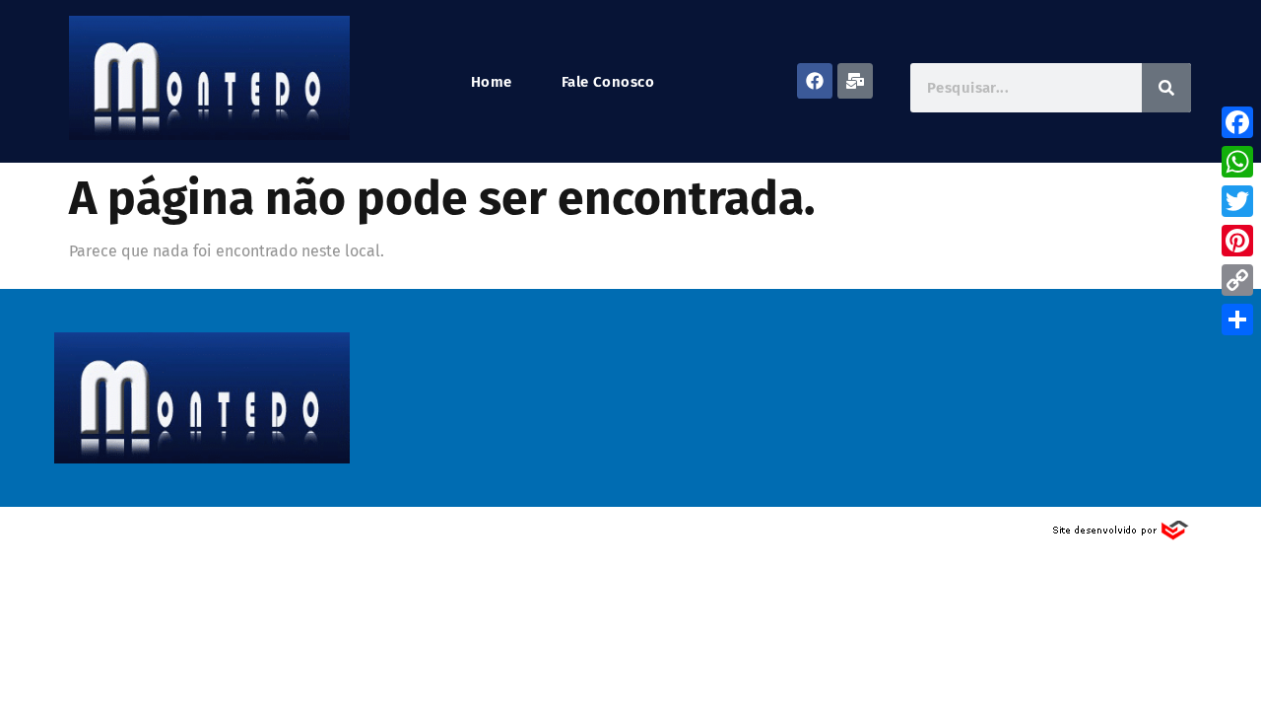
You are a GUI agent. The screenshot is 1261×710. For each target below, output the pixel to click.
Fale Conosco (608, 82)
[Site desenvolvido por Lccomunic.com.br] (1121, 536)
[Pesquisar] (1166, 87)
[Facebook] (814, 81)
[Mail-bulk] (855, 81)
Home (491, 82)
